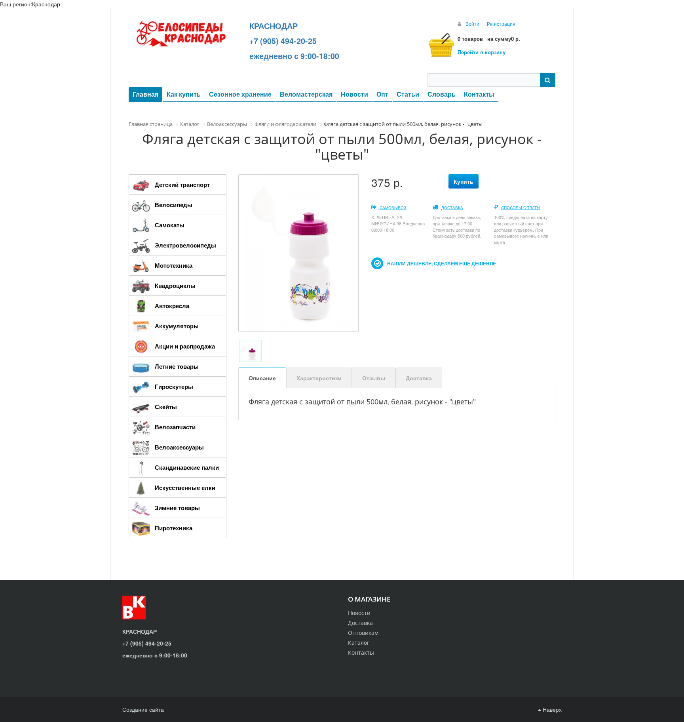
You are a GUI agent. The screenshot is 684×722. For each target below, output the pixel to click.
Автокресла (172, 305)
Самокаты (169, 225)
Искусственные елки (185, 487)
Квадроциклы (175, 285)
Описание (262, 378)
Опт (382, 94)
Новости (354, 94)
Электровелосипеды (185, 245)
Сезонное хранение (240, 94)
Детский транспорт (182, 184)
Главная (145, 94)
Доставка (452, 207)
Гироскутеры (174, 386)
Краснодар (46, 4)
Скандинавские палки (187, 467)
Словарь (442, 94)
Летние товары (177, 366)
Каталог (358, 642)
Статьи (408, 94)
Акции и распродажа (185, 346)
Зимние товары (177, 507)
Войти (472, 23)
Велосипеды (173, 204)
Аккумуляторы (177, 326)
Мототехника (173, 265)
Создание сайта (143, 709)
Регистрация (501, 23)
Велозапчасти (175, 427)
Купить (463, 181)
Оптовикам (363, 632)
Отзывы (373, 378)
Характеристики (319, 378)
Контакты (479, 94)
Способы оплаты (520, 207)
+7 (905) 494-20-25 (283, 40)
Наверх (551, 709)
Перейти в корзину (481, 52)
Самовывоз (392, 207)
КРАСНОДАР (273, 25)
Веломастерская (306, 94)
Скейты (166, 406)
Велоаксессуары (179, 447)
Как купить (184, 94)
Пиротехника (173, 528)
